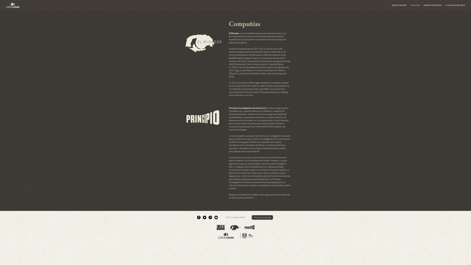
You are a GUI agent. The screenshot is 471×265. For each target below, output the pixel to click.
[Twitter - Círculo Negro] (204, 217)
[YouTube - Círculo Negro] (216, 217)
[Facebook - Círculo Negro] (199, 217)
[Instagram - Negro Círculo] (210, 217)
